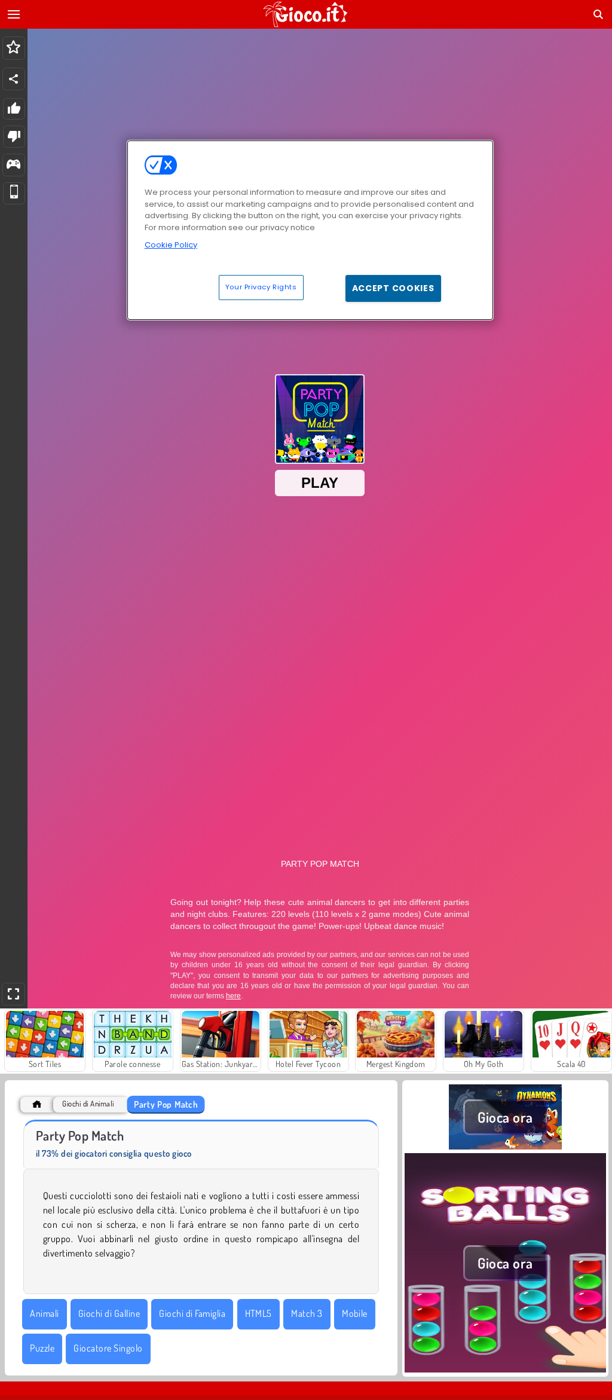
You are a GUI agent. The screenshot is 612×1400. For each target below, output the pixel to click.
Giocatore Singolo (108, 1348)
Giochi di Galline (109, 1313)
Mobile (355, 1313)
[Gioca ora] (505, 1146)
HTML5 (258, 1313)
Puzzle (42, 1348)
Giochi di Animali (88, 1104)
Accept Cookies (393, 288)
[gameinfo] (13, 165)
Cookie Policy (171, 244)
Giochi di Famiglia (192, 1313)
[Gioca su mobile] (14, 193)
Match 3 (306, 1313)
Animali (44, 1313)
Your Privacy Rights (261, 287)
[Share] (13, 79)
